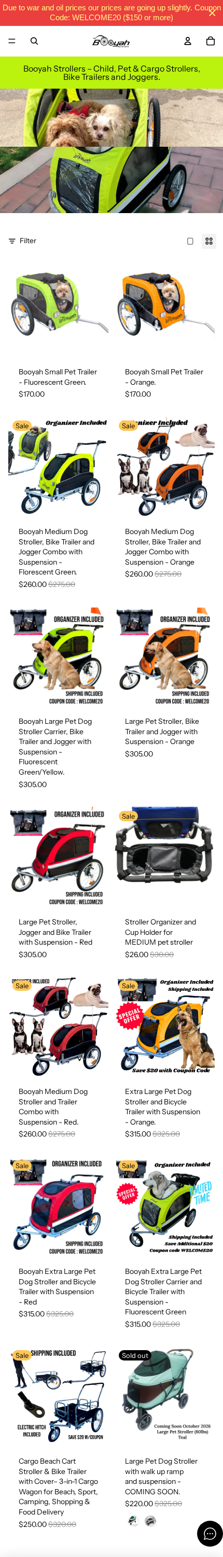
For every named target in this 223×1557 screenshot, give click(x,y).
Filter (28, 240)
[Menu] (12, 41)
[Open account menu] (187, 41)
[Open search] (34, 41)
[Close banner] (212, 13)
